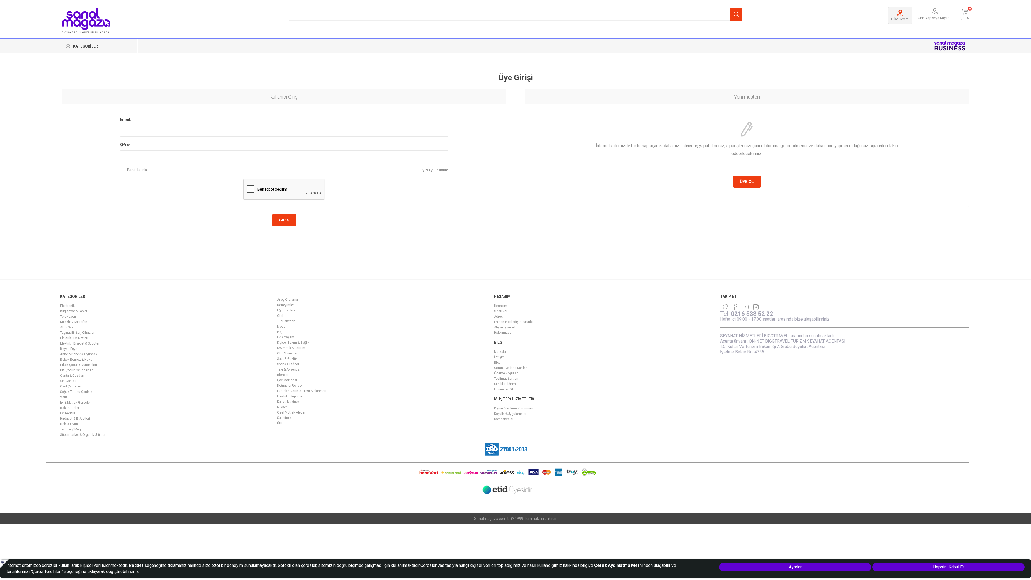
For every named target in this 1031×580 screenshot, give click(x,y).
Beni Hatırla (137, 170)
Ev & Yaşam (285, 337)
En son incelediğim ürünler (514, 322)
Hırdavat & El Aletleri (75, 419)
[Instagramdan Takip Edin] (745, 307)
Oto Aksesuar (287, 353)
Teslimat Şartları (506, 378)
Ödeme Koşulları (506, 373)
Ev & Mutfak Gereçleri (76, 402)
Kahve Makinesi (288, 402)
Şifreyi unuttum (435, 170)
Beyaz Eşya (68, 349)
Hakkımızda (502, 333)
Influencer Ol (503, 389)
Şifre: (125, 145)
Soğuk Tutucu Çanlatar (77, 392)
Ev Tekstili (67, 413)
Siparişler (500, 311)
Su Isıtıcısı (284, 418)
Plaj (279, 332)
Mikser (282, 407)
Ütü (279, 423)
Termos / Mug (70, 429)
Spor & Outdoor (288, 364)
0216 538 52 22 (752, 313)
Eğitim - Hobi (286, 310)
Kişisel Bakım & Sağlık (293, 343)
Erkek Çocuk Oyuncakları (78, 365)
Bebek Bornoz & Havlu (76, 359)
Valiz (64, 397)
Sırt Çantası (68, 381)
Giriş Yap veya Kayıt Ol (935, 18)
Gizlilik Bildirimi (505, 384)
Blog (497, 362)
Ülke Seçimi (900, 19)
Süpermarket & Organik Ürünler (83, 435)
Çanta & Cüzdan (72, 376)
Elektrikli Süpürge (289, 396)
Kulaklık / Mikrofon (73, 322)
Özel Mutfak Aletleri (291, 412)
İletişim (499, 357)
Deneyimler (285, 305)
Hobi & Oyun (69, 424)
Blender (283, 375)
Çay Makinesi (287, 380)
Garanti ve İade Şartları (511, 368)
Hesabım (500, 306)
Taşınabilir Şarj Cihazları (77, 333)
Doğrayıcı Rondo (289, 385)
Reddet (136, 565)
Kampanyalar (503, 419)
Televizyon (68, 316)
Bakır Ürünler (69, 408)
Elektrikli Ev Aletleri (74, 338)
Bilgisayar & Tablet (73, 311)
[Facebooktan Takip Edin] (735, 307)
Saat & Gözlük (287, 359)
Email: (125, 119)
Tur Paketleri (286, 321)
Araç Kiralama (287, 300)
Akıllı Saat (67, 327)
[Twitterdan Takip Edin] (725, 307)
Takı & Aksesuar (289, 369)
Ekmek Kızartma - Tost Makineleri (301, 391)
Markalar (500, 352)
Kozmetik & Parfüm (291, 348)
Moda (281, 326)
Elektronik (67, 306)
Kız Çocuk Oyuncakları (76, 370)
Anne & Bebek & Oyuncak (78, 354)
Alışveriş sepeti (505, 327)
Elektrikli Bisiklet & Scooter (79, 343)
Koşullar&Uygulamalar (510, 414)
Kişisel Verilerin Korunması (514, 408)
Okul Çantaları (70, 386)
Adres (498, 316)
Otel (280, 316)
